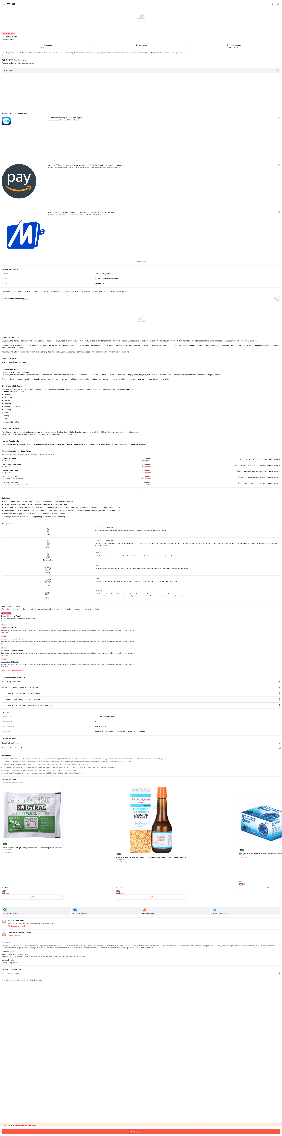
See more (4, 621)
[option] (9, 291)
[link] (11, 4)
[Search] (272, 4)
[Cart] (277, 4)
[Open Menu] (4, 4)
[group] (141, 15)
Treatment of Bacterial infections (16, 362)
